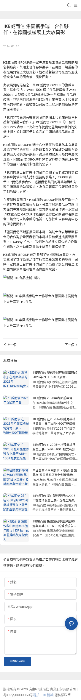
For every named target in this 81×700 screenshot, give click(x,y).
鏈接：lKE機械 (43, 695)
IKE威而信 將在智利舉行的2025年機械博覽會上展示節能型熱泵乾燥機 (55, 498)
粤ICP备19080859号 (18, 695)
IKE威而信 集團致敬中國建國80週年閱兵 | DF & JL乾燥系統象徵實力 (54, 523)
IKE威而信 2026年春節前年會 (52, 398)
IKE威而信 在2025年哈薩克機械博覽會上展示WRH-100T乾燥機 (53, 421)
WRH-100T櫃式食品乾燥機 (45, 89)
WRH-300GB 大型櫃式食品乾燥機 (40, 92)
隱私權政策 (62, 695)
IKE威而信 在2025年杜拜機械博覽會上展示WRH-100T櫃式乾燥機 (53, 447)
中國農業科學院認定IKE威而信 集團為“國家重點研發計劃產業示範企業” (54, 472)
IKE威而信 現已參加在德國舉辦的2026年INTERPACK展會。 (54, 375)
